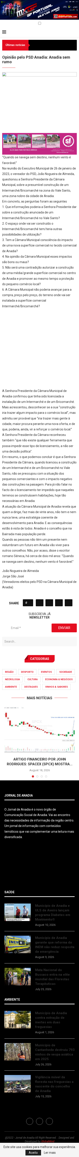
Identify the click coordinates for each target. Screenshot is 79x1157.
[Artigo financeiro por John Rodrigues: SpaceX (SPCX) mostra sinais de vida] (39, 730)
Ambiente (11, 686)
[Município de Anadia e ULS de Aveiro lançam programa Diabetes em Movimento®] (17, 912)
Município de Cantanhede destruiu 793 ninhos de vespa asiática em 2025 (55, 1052)
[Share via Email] (68, 602)
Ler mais (50, 1152)
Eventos (46, 672)
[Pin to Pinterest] (59, 602)
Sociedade (65, 672)
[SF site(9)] (39, 136)
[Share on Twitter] (49, 602)
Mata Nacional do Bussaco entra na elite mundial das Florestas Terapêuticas (52, 977)
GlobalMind (47, 1141)
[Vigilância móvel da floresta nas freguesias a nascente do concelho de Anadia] (17, 1083)
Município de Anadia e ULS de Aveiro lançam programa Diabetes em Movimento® (52, 912)
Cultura (32, 679)
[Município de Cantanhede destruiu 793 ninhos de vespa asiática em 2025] (17, 1052)
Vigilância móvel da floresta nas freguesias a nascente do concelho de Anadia (54, 1084)
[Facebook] (3, 23)
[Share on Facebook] (39, 602)
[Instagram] (8, 23)
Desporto (27, 672)
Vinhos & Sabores (56, 686)
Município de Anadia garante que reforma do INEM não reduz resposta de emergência (54, 945)
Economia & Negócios (59, 679)
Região (9, 672)
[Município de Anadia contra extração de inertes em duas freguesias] (17, 1019)
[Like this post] (29, 602)
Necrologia (12, 679)
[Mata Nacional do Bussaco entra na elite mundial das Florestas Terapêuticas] (17, 976)
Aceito (33, 1152)
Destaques (31, 686)
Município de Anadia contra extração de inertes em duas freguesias (51, 1020)
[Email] (13, 23)
